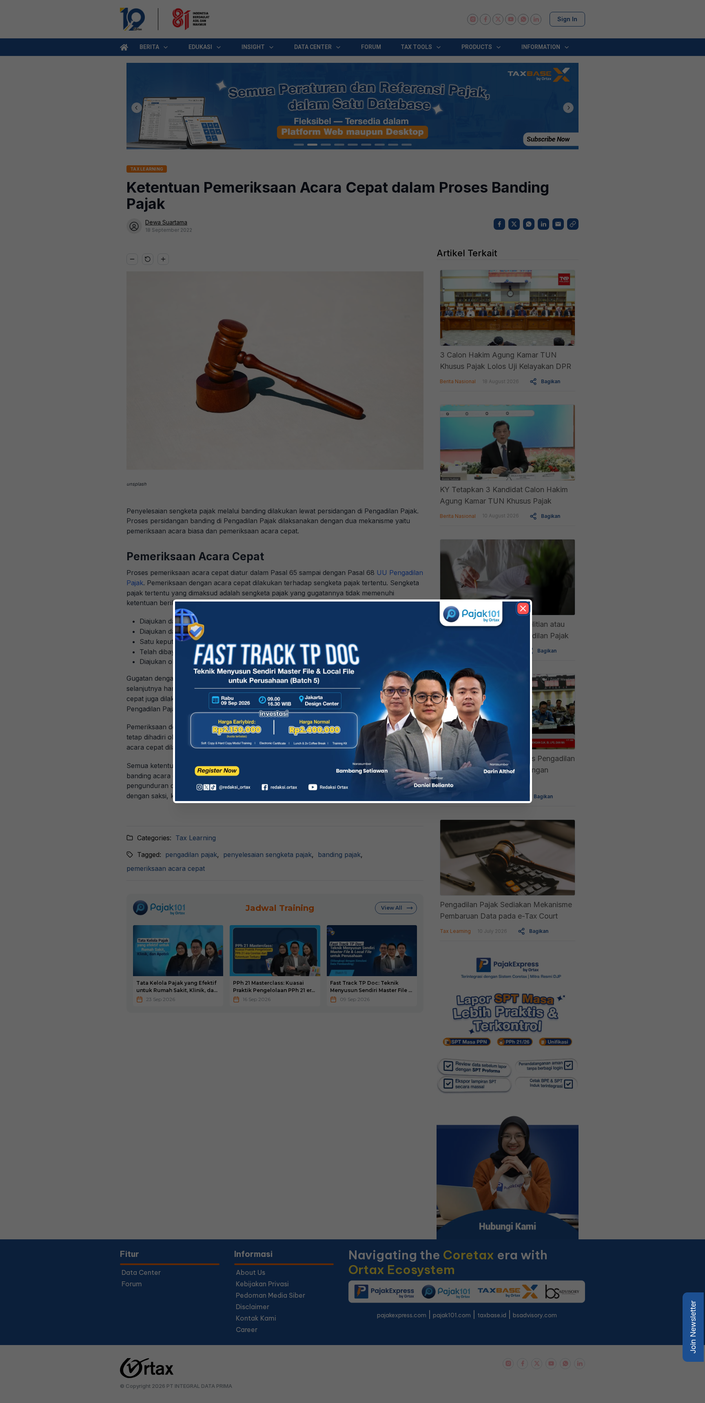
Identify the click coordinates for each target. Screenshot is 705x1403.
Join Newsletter (693, 1327)
